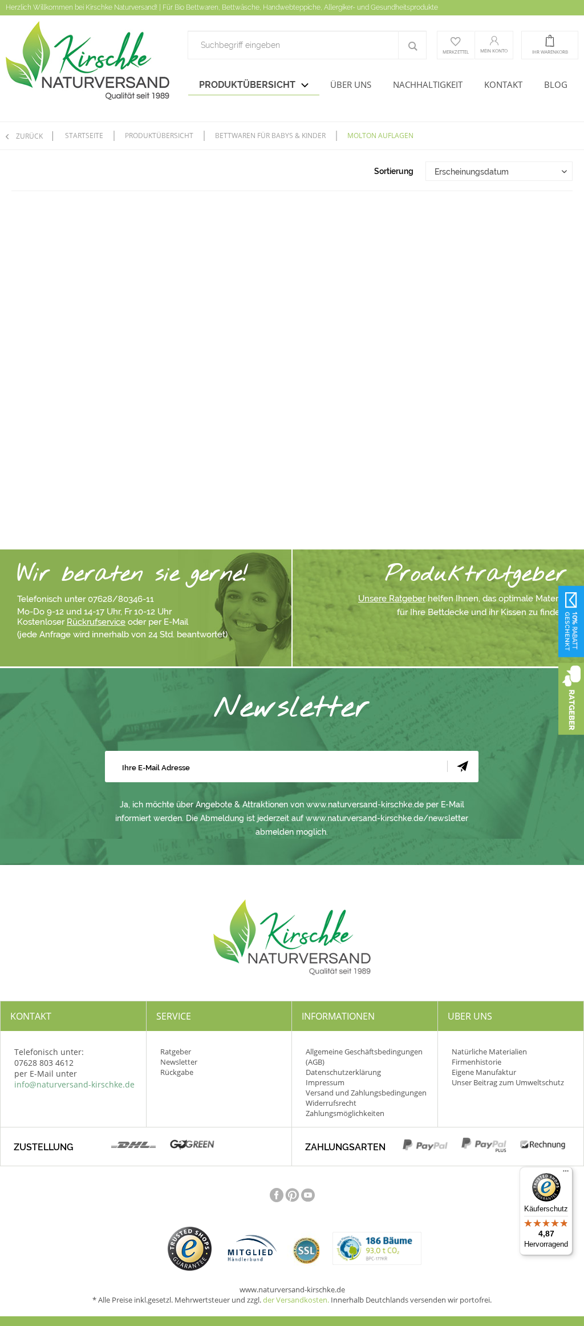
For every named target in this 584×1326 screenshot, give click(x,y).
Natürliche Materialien (489, 1051)
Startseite (84, 135)
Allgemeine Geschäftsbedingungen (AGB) (364, 1056)
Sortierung (393, 171)
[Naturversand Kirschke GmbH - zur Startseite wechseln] (87, 64)
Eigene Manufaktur (484, 1072)
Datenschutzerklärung (343, 1072)
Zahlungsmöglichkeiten (345, 1113)
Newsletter (178, 1062)
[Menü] (566, 1174)
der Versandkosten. (296, 1300)
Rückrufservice (96, 622)
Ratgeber (175, 1051)
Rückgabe (176, 1072)
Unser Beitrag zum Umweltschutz (508, 1082)
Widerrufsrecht (331, 1103)
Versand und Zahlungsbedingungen (366, 1093)
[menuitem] (307, 45)
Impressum (325, 1082)
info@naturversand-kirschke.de (74, 1084)
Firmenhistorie (476, 1062)
